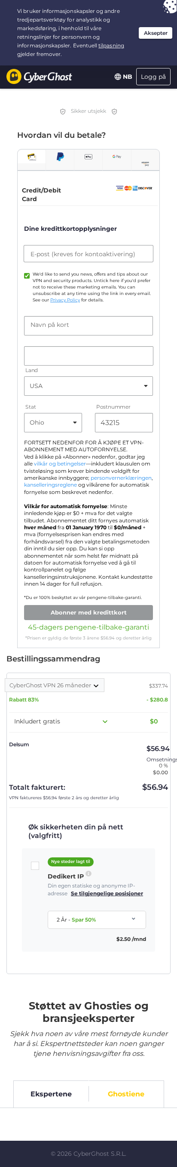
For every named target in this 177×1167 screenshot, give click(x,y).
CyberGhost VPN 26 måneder (50, 685)
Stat (30, 406)
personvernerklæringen (121, 478)
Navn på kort (50, 325)
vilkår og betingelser (60, 464)
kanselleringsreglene (50, 485)
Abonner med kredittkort (89, 612)
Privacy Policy (65, 300)
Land (31, 370)
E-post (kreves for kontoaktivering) (83, 254)
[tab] (32, 156)
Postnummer (113, 406)
